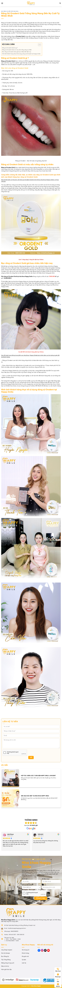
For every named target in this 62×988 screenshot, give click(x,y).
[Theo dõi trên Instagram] (42, 950)
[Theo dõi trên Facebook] (39, 950)
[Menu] (2, 3)
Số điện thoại (46, 879)
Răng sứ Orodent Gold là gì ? (10, 48)
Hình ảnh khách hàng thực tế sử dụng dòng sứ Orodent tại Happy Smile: (21, 54)
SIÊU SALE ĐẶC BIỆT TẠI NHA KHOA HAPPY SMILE (35, 796)
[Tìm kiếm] (60, 3)
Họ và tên (25, 879)
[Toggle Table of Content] (38, 44)
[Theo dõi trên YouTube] (48, 950)
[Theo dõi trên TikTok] (45, 950)
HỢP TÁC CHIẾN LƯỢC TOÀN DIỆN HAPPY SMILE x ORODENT (38, 775)
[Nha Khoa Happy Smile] (31, 3)
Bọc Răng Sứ (4, 11)
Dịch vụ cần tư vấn (27, 885)
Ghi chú (44, 885)
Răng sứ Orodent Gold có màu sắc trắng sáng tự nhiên (17, 50)
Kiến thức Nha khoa (13, 11)
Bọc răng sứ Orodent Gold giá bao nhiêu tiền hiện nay (16, 51)
